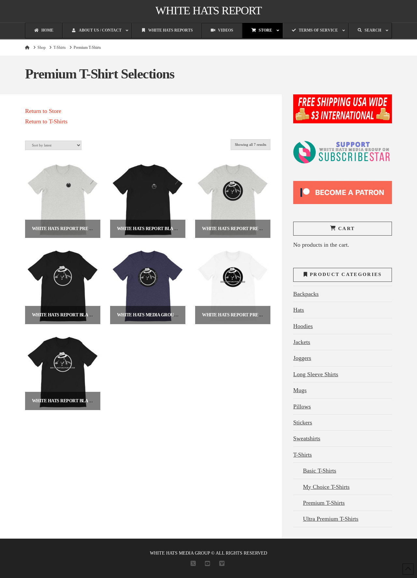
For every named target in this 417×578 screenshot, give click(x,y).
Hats (298, 310)
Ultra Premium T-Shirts (330, 519)
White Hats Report (208, 10)
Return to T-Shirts (46, 121)
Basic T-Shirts (319, 470)
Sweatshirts (306, 438)
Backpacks (306, 294)
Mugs (300, 390)
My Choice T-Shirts (326, 487)
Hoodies (303, 326)
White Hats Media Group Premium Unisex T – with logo (184, 314)
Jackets (301, 342)
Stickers (302, 422)
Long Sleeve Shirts (315, 374)
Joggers (302, 358)
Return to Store (43, 111)
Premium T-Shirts (324, 503)
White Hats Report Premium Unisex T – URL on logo (264, 314)
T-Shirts (302, 454)
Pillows (302, 406)
